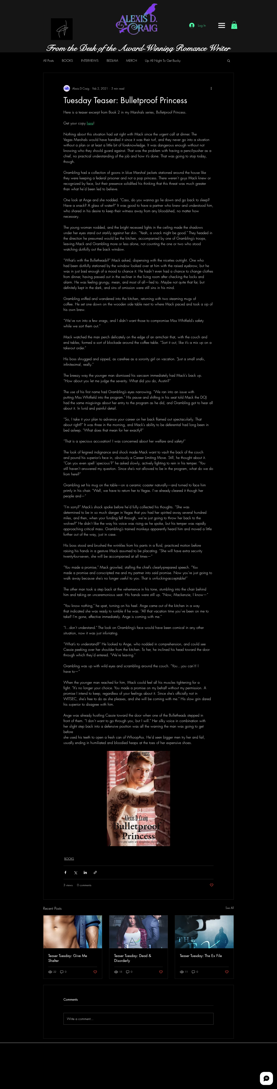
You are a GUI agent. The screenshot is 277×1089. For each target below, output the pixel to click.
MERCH (131, 60)
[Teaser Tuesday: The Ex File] (204, 931)
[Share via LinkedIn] (85, 872)
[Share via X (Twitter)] (75, 872)
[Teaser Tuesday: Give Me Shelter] (72, 931)
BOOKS (67, 60)
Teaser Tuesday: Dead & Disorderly (132, 958)
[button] (222, 25)
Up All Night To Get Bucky (162, 60)
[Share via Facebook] (65, 872)
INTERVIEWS (90, 60)
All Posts (48, 60)
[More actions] (211, 88)
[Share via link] (95, 872)
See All (229, 908)
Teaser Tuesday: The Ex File (201, 955)
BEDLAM (112, 60)
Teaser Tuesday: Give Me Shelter (67, 958)
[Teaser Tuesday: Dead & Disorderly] (138, 931)
